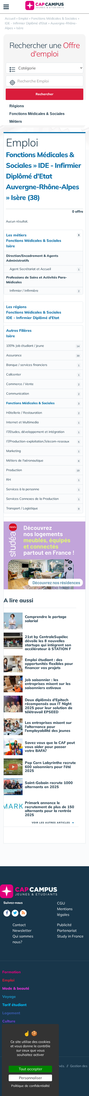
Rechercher (44, 94)
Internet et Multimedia (42, 422)
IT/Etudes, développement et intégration (42, 432)
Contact (19, 924)
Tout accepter (30, 1069)
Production (42, 470)
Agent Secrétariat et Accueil (44, 269)
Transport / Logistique (42, 508)
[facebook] (6, 913)
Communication (42, 393)
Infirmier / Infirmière (44, 291)
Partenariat (67, 930)
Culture (8, 1021)
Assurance (42, 355)
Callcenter (42, 374)
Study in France (70, 936)
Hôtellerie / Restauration (42, 413)
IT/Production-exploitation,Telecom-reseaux (42, 441)
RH (42, 480)
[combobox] (19, 106)
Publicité (64, 924)
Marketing (42, 451)
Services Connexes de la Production (42, 499)
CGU (61, 903)
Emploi (8, 980)
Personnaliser (30, 1078)
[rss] (23, 913)
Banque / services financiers (42, 365)
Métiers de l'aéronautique (42, 460)
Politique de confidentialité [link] (30, 1086)
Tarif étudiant (14, 1005)
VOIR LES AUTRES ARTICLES (53, 822)
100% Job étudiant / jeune (42, 346)
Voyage (9, 996)
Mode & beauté (15, 988)
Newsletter (22, 930)
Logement (11, 1013)
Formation (11, 972)
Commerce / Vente (42, 384)
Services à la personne (42, 489)
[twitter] (15, 913)
